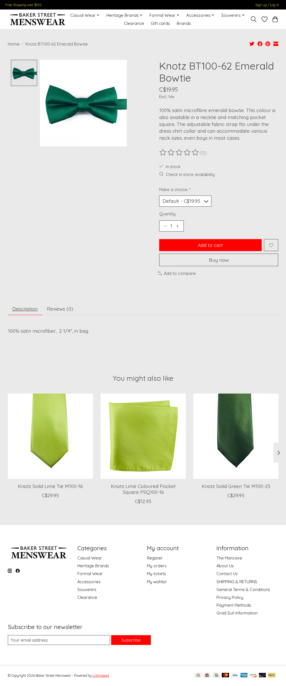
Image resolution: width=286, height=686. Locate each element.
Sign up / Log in (267, 5)
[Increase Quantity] (177, 226)
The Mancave (229, 558)
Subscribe (130, 640)
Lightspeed (100, 675)
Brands (184, 23)
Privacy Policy (229, 597)
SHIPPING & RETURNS (236, 581)
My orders (156, 565)
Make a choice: (174, 189)
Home (14, 44)
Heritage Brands (93, 565)
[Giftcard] (207, 675)
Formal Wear (90, 573)
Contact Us (227, 573)
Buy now (219, 260)
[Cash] (198, 675)
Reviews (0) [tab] (60, 309)
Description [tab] (25, 309)
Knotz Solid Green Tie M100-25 (235, 486)
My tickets (156, 573)
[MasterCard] (225, 675)
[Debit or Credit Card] (262, 675)
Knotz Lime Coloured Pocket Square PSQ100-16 (143, 489)
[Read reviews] (179, 152)
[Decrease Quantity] (165, 226)
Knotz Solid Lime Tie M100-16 (50, 486)
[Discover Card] (253, 675)
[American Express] (244, 675)
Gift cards (160, 23)
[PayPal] (271, 675)
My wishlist (156, 581)
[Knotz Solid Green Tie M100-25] (235, 436)
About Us (225, 565)
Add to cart (210, 245)
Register (155, 558)
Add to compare (180, 273)
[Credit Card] (216, 675)
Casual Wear (89, 558)
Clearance (134, 23)
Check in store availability (190, 174)
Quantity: (167, 213)
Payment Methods (233, 605)
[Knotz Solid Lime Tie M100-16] (50, 436)
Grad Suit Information (237, 613)
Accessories (89, 581)
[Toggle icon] (253, 19)
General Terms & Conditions (243, 589)
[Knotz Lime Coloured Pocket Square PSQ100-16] (143, 436)
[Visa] (235, 675)
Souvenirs (86, 589)
